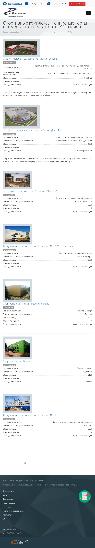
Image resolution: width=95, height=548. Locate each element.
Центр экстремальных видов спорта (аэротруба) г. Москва (34, 130)
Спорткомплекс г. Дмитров (17, 361)
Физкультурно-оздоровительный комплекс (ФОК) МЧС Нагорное (38, 246)
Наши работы (14, 32)
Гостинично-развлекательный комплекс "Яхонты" (30, 191)
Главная (5, 32)
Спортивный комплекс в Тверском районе (26, 303)
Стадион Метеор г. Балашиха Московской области (30, 58)
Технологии (8, 499)
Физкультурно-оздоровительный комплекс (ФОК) (29, 415)
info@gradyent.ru (15, 3)
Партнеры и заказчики (13, 511)
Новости (7, 507)
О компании (8, 491)
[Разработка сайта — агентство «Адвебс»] (19, 541)
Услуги (6, 495)
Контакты (7, 515)
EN (4, 518)
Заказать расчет (77, 4)
